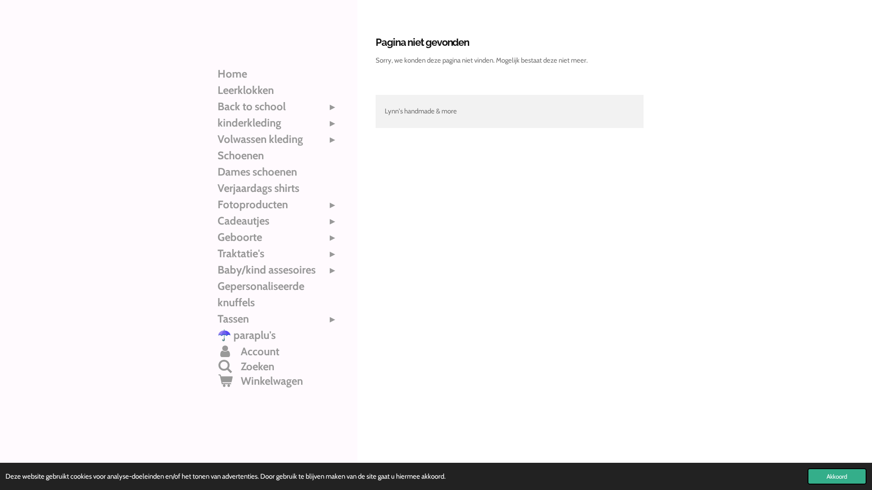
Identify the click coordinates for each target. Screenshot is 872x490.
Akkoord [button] (837, 476)
